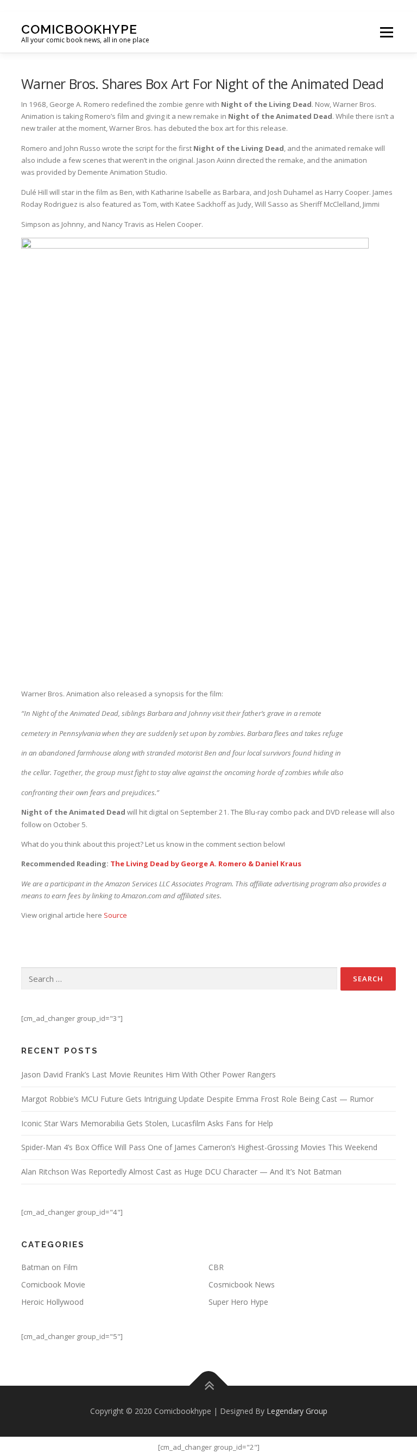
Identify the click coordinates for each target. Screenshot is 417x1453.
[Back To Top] (208, 1386)
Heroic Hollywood (52, 1302)
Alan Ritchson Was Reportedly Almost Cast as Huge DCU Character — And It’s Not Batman (181, 1171)
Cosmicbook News (241, 1284)
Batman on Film (49, 1267)
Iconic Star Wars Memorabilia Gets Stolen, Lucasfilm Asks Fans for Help (147, 1123)
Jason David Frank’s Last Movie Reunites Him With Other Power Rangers (148, 1074)
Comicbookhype (79, 28)
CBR (216, 1267)
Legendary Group (297, 1411)
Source (115, 915)
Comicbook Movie (53, 1284)
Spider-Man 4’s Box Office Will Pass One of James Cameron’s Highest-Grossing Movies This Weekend (199, 1147)
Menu (386, 32)
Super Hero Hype (238, 1302)
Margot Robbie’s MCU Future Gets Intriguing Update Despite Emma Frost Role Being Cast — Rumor (197, 1099)
